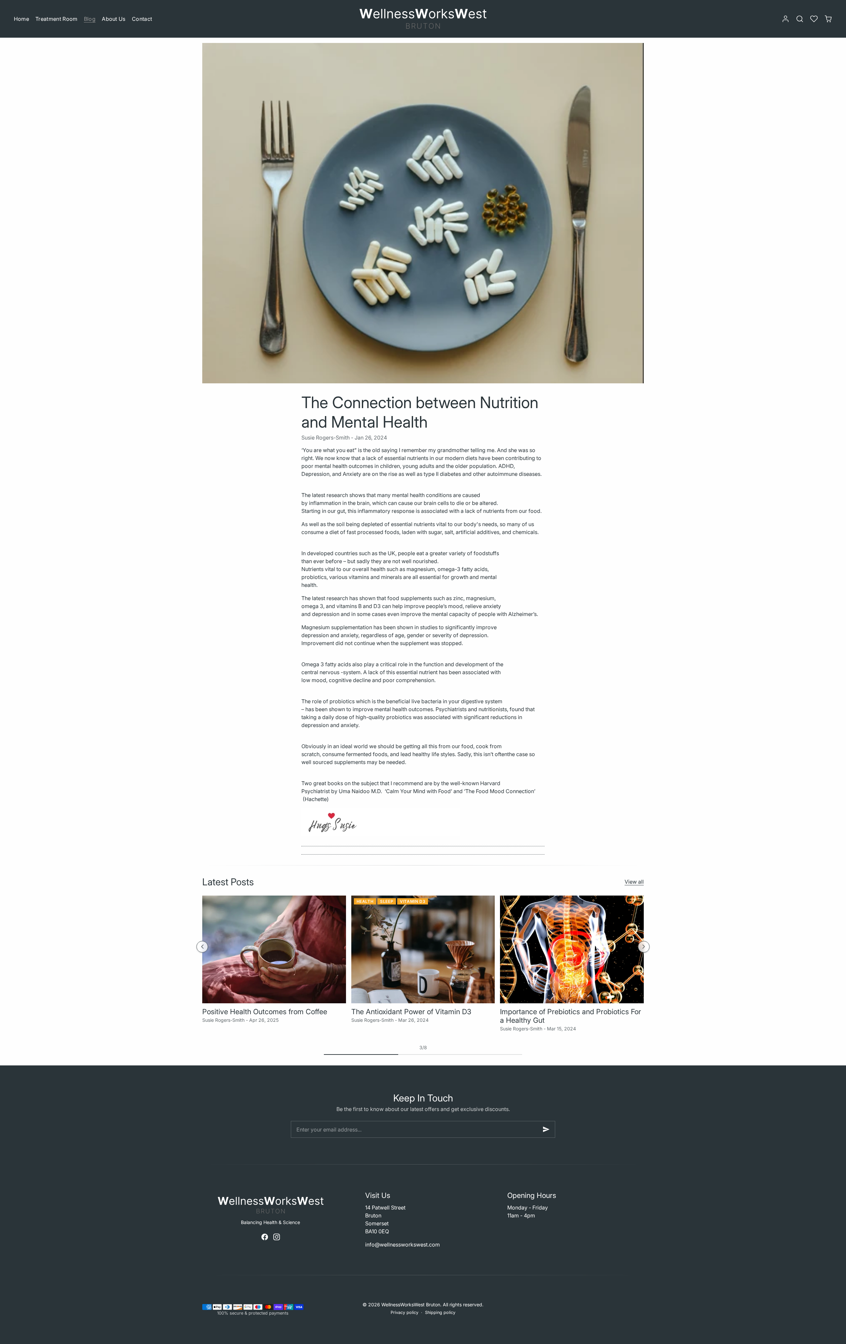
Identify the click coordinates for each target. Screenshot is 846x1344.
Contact (142, 19)
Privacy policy (404, 1312)
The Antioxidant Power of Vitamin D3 (411, 1011)
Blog (90, 19)
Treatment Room (56, 19)
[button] (799, 19)
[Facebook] (265, 1237)
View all (634, 881)
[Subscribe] (546, 1129)
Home (21, 19)
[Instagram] (277, 1237)
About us (114, 19)
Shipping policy (440, 1312)
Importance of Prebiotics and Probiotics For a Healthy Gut (570, 1015)
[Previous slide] (202, 946)
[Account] (785, 19)
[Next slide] (643, 946)
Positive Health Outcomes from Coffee (264, 1011)
